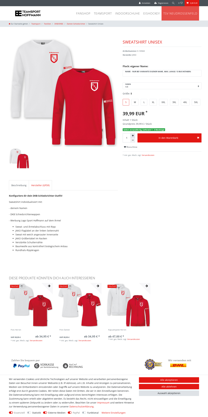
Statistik (36, 412)
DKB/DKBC (58, 23)
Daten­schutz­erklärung (81, 406)
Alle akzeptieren (169, 379)
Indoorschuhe (127, 13)
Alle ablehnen (169, 386)
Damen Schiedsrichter (75, 23)
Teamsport (103, 13)
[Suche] (173, 3)
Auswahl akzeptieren (169, 393)
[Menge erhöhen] (132, 135)
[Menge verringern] (132, 140)
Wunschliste (131, 147)
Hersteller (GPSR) (40, 185)
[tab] (19, 185)
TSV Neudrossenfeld (180, 13)
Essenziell (19, 412)
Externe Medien (56, 412)
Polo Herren (16, 330)
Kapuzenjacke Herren (117, 330)
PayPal (76, 412)
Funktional (93, 412)
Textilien (47, 23)
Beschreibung (18, 185)
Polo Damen (64, 330)
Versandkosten (147, 155)
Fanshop (83, 13)
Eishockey (151, 13)
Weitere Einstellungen (114, 412)
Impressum (103, 402)
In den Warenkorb (168, 137)
